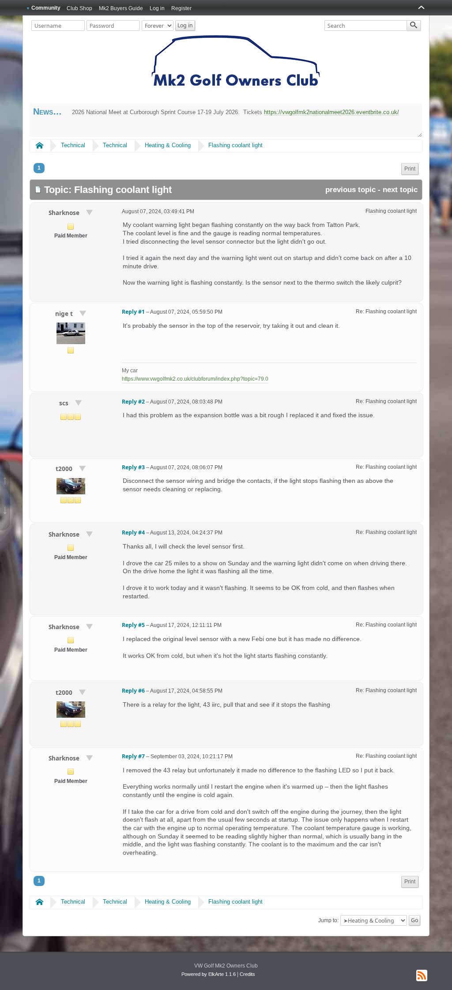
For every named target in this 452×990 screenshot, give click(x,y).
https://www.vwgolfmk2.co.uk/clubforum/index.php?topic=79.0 (195, 379)
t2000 (65, 468)
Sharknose (65, 212)
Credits (247, 974)
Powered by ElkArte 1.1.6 (208, 974)
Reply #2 (133, 401)
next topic (400, 189)
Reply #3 (133, 467)
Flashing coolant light (235, 145)
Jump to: (328, 920)
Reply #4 (133, 532)
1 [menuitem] (39, 168)
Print (409, 169)
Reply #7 (133, 756)
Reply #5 (133, 625)
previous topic (350, 189)
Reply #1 (133, 311)
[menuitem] (409, 169)
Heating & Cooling (168, 145)
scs (64, 403)
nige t (65, 313)
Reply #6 (133, 690)
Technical (73, 145)
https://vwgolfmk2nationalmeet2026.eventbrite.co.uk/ (331, 112)
